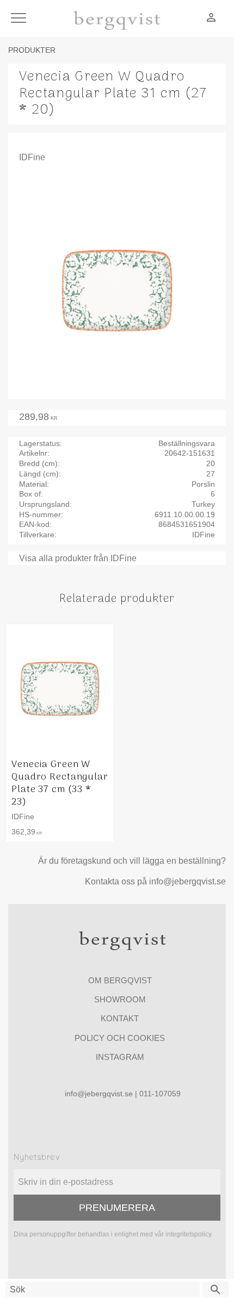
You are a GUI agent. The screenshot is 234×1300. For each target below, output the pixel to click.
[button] (20, 18)
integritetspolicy (188, 1234)
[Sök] (215, 1289)
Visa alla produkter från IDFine (78, 558)
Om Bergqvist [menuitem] (120, 980)
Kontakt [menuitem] (120, 1018)
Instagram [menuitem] (120, 1057)
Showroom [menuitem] (120, 999)
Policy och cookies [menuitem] (120, 1037)
